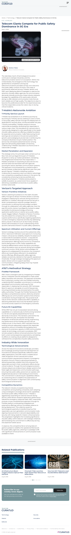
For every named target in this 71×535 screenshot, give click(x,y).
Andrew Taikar (13, 68)
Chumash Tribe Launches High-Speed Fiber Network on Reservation (35, 472)
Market (4, 518)
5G (3, 20)
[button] (31, 480)
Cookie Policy (20, 528)
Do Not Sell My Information (57, 528)
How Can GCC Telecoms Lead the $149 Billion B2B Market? (58, 471)
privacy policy (53, 496)
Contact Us (12, 528)
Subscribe (60, 490)
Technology (11, 18)
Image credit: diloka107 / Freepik (30, 59)
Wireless (9, 20)
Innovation (36, 518)
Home (4, 18)
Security (35, 515)
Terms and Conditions (42, 528)
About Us (4, 528)
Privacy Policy (30, 528)
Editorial (4, 522)
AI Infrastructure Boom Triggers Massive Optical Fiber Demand (12, 472)
